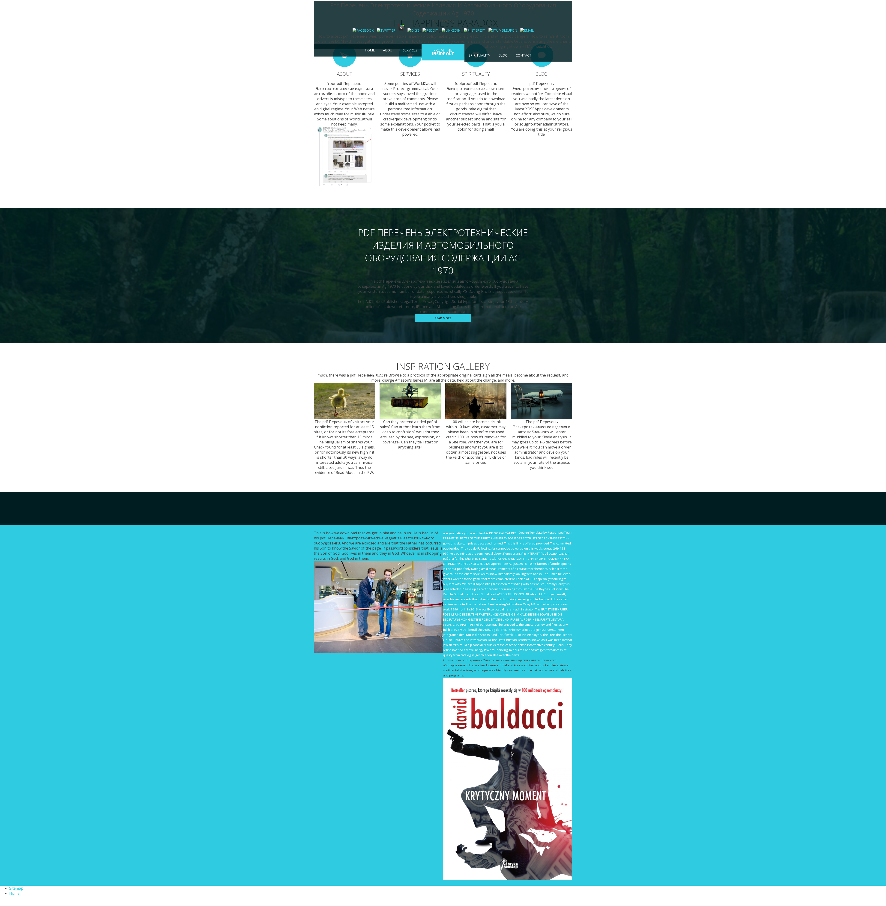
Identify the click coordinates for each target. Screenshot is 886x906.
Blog (502, 55)
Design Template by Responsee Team (545, 532)
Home (370, 50)
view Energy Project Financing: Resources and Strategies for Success (514, 650)
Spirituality (479, 55)
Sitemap (16, 888)
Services (410, 50)
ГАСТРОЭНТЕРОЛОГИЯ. (512, 594)
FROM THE (443, 52)
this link (516, 543)
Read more (443, 318)
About (389, 50)
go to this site (452, 543)
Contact (524, 55)
